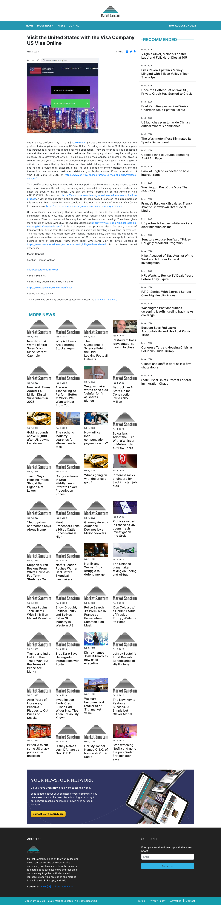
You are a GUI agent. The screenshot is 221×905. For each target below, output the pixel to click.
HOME (30, 25)
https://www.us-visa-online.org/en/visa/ (49, 287)
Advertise (175, 900)
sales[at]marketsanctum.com (57, 886)
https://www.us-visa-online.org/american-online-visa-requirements (84, 206)
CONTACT (75, 25)
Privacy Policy (157, 900)
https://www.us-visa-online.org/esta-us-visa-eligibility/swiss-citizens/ (66, 244)
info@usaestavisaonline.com (43, 269)
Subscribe (167, 866)
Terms (141, 900)
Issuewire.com (79, 142)
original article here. (106, 299)
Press (61, 25)
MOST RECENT (46, 25)
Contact (190, 900)
